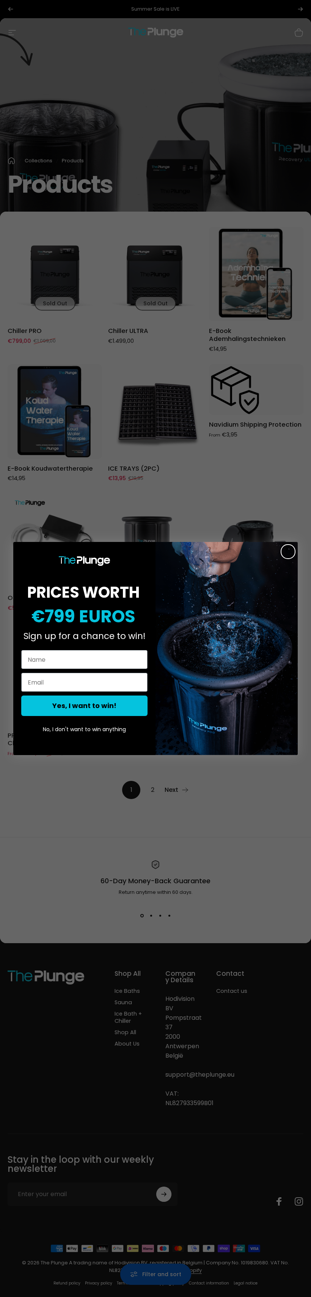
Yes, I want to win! (84, 705)
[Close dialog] (288, 551)
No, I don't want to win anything (84, 729)
